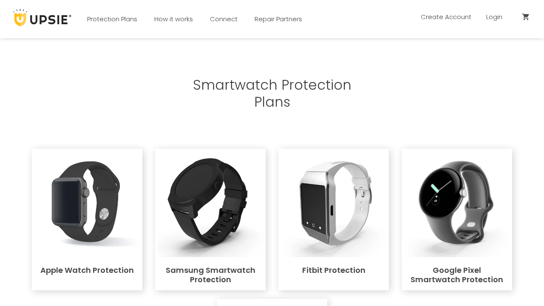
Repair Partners (278, 18)
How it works (173, 18)
